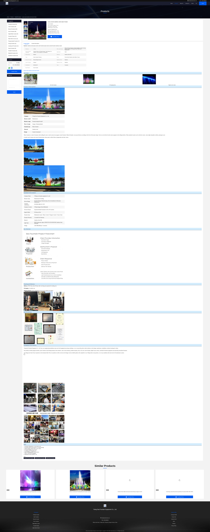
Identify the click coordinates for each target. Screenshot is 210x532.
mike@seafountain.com (193, 0)
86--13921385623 (203, 0)
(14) (13, 45)
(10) (13, 53)
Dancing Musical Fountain (40, 458)
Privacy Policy (174, 525)
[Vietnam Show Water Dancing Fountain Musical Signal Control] (30, 480)
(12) (12, 36)
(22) (12, 43)
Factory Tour (174, 516)
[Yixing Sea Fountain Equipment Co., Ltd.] (7, 3)
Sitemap (173, 523)
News (174, 521)
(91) (12, 24)
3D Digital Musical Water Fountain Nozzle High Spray (129, 491)
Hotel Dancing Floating (50, 458)
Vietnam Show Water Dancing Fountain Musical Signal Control (30, 491)
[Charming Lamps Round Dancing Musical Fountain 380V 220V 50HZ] (80, 480)
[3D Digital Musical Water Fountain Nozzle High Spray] (130, 480)
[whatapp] (9, 68)
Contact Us (187, 3)
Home (172, 3)
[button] (25, 38)
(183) (12, 29)
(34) (13, 33)
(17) (13, 41)
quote (203, 3)
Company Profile (174, 514)
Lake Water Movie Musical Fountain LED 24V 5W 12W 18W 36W (179, 491)
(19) (12, 48)
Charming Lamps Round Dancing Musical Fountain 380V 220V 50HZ (80, 491)
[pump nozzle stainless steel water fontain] (37, 30)
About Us (181, 3)
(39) (12, 31)
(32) (12, 50)
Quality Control (173, 519)
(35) (12, 26)
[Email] (11, 68)
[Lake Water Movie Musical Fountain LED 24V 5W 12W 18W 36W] (179, 480)
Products (176, 3)
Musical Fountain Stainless (29, 458)
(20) (13, 55)
